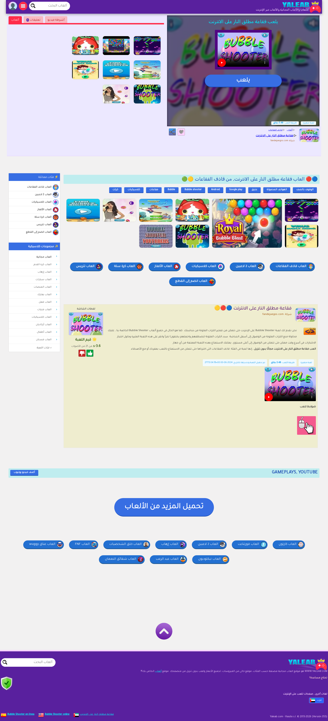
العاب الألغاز (44, 209)
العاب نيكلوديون (209, 559)
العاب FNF (82, 544)
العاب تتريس (44, 224)
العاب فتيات (44, 309)
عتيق (254, 189)
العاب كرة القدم (42, 264)
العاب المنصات (42, 287)
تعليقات (33, 20)
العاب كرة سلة (43, 217)
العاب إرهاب (44, 272)
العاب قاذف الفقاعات (39, 187)
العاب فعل (45, 302)
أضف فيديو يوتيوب (24, 472)
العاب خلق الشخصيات (125, 544)
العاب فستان (43, 339)
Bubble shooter (193, 189)
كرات (115, 189)
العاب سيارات (43, 279)
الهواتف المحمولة (277, 189)
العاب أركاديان (43, 324)
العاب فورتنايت (248, 544)
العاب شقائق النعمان (120, 559)
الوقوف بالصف (304, 189)
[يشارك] (172, 132)
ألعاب (15, 20)
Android (215, 189)
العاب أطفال (44, 332)
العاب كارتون (287, 544)
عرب (319, 700)
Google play (235, 189)
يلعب (243, 80)
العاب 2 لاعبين (43, 194)
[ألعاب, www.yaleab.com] (298, 7)
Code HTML (312, 331)
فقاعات (153, 189)
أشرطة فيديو (56, 20)
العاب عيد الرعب (167, 559)
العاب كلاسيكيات (41, 202)
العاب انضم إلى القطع (38, 232)
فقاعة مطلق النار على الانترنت (97, 714)
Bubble (171, 189)
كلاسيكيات (134, 189)
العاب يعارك (44, 294)
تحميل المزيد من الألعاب (164, 507)
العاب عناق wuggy (42, 544)
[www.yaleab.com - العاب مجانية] (304, 664)
